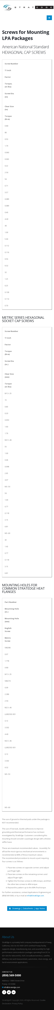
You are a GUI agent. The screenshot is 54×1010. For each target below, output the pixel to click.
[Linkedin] (13, 992)
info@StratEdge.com (35, 895)
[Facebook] (4, 992)
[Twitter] (9, 992)
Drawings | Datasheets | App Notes (28, 908)
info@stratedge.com (12, 987)
